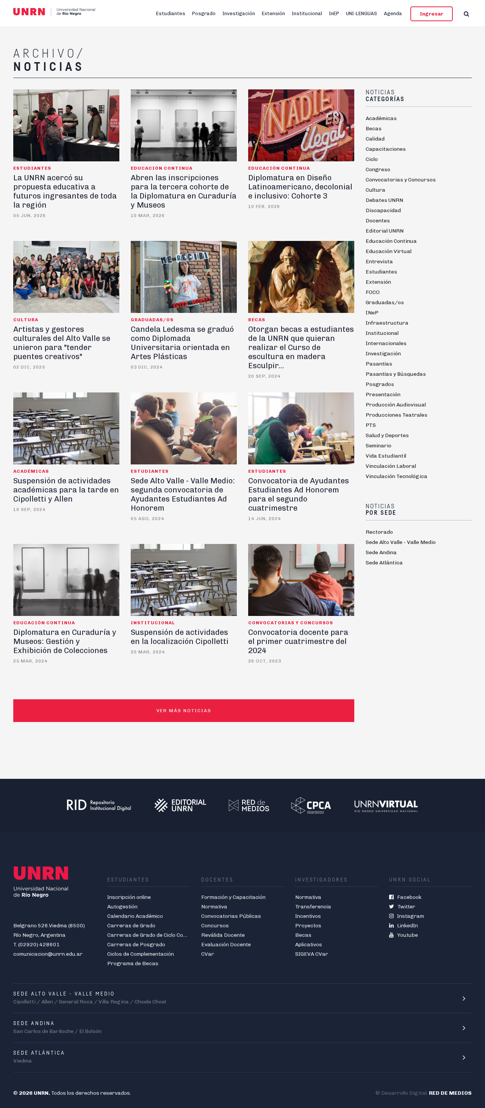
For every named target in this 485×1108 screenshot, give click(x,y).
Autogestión (122, 906)
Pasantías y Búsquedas (396, 374)
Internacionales (386, 343)
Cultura (375, 190)
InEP (334, 13)
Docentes (378, 220)
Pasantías (379, 364)
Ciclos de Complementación (140, 954)
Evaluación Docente (226, 944)
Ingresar (431, 14)
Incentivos (308, 916)
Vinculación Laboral (391, 466)
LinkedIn (406, 925)
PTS (371, 425)
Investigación (238, 13)
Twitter (404, 906)
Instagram (409, 916)
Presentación (383, 394)
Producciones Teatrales (396, 415)
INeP (372, 312)
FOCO (373, 292)
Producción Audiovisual (396, 405)
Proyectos (308, 925)
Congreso (378, 169)
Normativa (214, 906)
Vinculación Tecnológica (396, 476)
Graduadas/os (385, 302)
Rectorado (379, 532)
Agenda (393, 13)
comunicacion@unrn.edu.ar (48, 954)
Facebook (407, 897)
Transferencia (313, 906)
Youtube (406, 935)
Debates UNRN (384, 200)
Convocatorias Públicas (231, 916)
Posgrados (380, 384)
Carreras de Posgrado (136, 944)
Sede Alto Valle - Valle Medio (401, 542)
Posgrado (204, 13)
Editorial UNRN (385, 231)
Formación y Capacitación (233, 897)
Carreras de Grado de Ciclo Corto (149, 935)
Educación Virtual (388, 251)
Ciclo (372, 159)
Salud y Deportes (387, 435)
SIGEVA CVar (311, 954)
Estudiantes (170, 13)
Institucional (307, 13)
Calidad (375, 139)
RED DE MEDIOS (450, 1093)
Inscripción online (129, 897)
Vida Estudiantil (386, 456)
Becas (374, 128)
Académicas (381, 118)
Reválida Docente (223, 935)
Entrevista (379, 261)
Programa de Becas (132, 963)
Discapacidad (383, 210)
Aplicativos (308, 944)
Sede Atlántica (384, 562)
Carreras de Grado (131, 925)
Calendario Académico (135, 916)
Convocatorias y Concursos (401, 180)
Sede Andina (381, 552)
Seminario (378, 445)
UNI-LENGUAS (361, 13)
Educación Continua (391, 241)
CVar (207, 954)
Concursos (215, 925)
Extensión (273, 13)
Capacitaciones (386, 149)
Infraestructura (387, 323)
